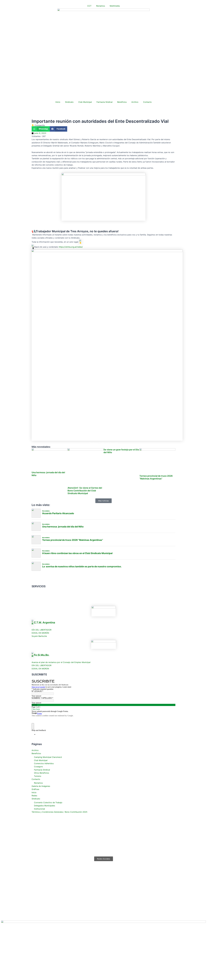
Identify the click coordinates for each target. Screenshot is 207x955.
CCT (89, 6)
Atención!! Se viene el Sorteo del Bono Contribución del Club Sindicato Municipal (85, 491)
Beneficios (122, 102)
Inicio (57, 102)
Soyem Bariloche (39, 636)
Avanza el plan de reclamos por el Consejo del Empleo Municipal (61, 662)
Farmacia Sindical (104, 102)
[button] (41, 129)
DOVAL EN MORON (40, 668)
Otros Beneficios (41, 773)
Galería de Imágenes (41, 786)
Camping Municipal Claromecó (48, 757)
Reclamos (100, 6)
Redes (34, 795)
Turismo (37, 776)
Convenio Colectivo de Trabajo (48, 802)
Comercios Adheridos (44, 763)
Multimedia (115, 6)
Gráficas (35, 789)
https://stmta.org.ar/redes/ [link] (71, 247)
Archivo (134, 102)
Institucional (39, 809)
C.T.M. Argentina (44, 622)
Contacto (147, 102)
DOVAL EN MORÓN (40, 633)
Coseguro (38, 766)
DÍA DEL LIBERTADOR (41, 630)
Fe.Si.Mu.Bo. (41, 654)
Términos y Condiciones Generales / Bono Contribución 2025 (59, 812)
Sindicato (69, 102)
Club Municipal (85, 102)
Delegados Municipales (44, 805)
